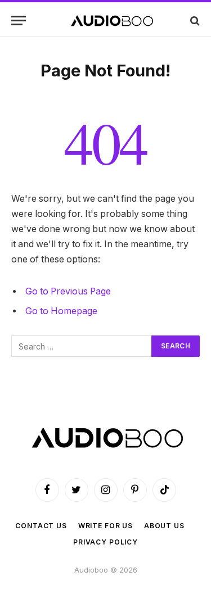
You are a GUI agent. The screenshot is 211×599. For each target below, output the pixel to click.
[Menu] (18, 20)
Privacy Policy (105, 542)
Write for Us (105, 525)
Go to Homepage (61, 311)
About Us (164, 525)
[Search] (194, 20)
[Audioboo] (111, 20)
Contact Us (40, 525)
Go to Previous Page (68, 291)
